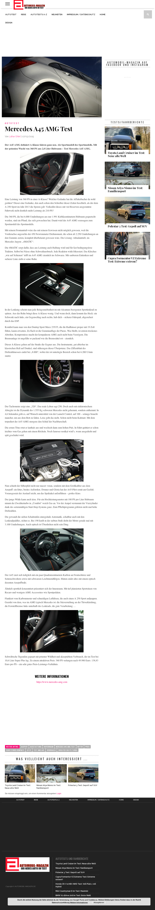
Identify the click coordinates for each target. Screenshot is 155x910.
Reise (23, 14)
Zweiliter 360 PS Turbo (67, 750)
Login (59, 793)
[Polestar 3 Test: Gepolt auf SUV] (83, 781)
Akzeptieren (99, 902)
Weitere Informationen (79, 902)
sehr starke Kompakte (15, 750)
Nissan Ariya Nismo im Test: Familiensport (48, 786)
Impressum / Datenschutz (81, 14)
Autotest (10, 14)
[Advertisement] (77, 32)
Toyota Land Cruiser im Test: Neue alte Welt (18, 786)
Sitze (29, 750)
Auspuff (24, 746)
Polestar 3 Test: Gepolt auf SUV (82, 785)
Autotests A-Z (39, 14)
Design (8, 23)
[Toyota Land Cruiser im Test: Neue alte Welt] (20, 781)
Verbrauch (51, 750)
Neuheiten (57, 14)
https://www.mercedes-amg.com (51, 681)
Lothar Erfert (15, 136)
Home (102, 14)
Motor (80, 746)
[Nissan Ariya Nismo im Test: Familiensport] (51, 781)
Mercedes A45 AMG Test (65, 746)
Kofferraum (48, 746)
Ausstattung (35, 746)
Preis (87, 746)
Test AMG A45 (38, 750)
